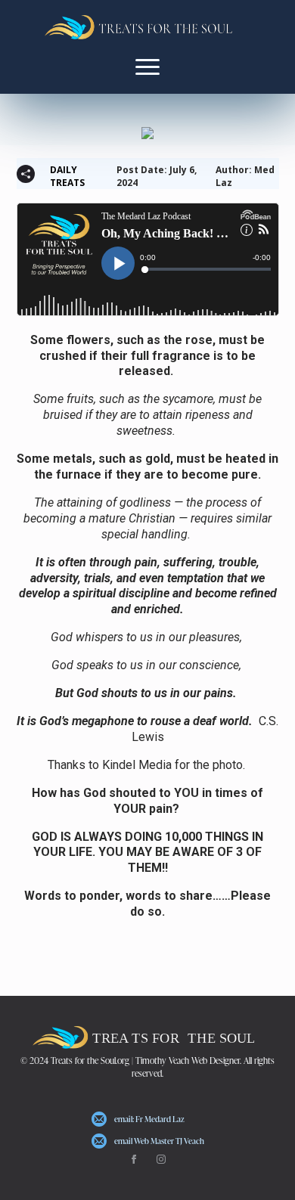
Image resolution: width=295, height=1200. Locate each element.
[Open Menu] (147, 66)
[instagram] (161, 1159)
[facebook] (133, 1159)
